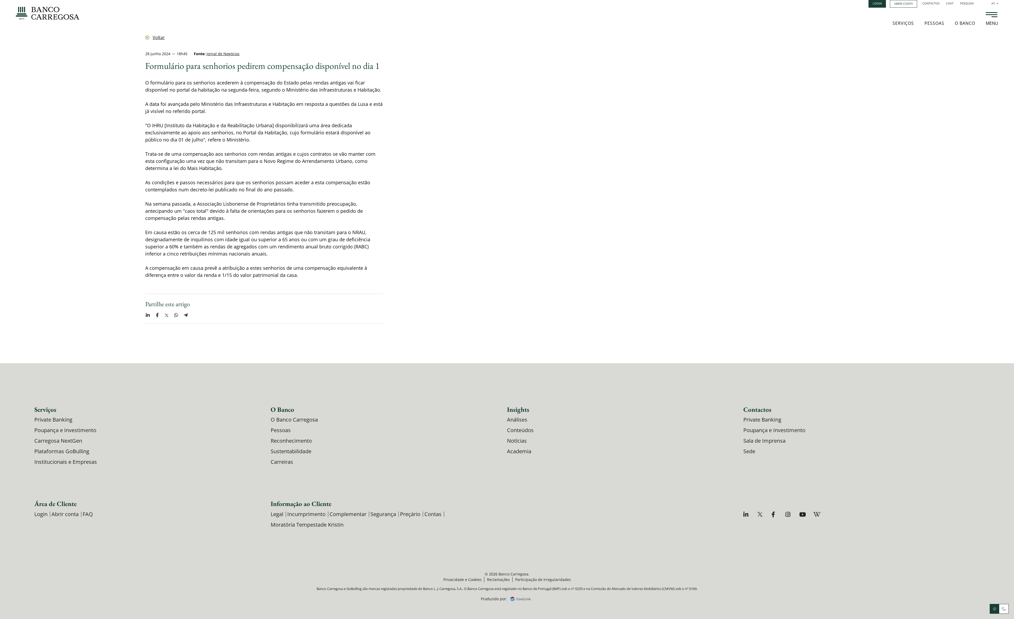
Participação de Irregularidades (543, 579)
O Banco (965, 23)
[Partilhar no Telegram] (185, 315)
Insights (518, 409)
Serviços (903, 23)
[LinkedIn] (746, 514)
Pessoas (934, 23)
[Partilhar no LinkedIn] (147, 315)
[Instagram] (788, 514)
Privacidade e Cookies (462, 579)
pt (995, 4)
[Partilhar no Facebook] (157, 315)
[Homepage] (47, 13)
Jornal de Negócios (223, 53)
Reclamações (498, 579)
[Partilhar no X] (166, 315)
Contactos (931, 3)
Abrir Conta (903, 4)
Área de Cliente (55, 503)
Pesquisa (967, 3)
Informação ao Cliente (301, 503)
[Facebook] (774, 514)
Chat (950, 3)
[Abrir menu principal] (991, 15)
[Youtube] (802, 514)
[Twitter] (760, 514)
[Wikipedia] (816, 514)
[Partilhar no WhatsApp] (176, 315)
